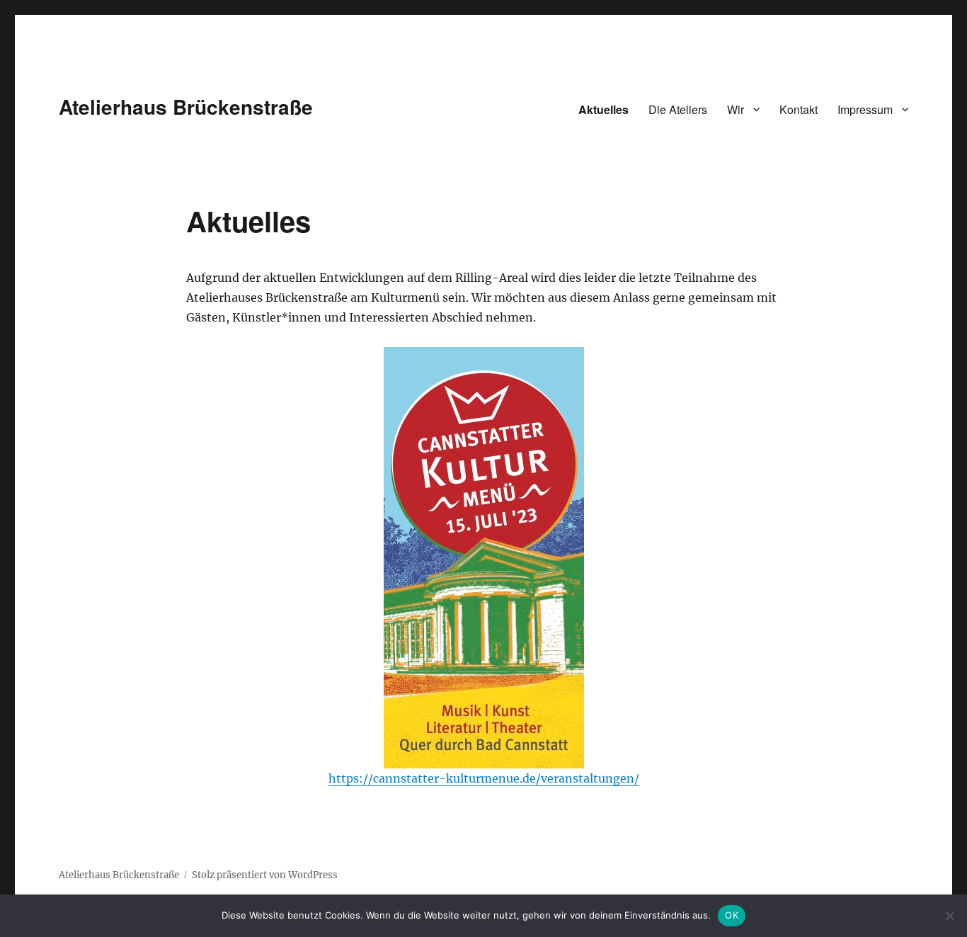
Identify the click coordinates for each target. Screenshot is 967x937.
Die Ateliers (677, 109)
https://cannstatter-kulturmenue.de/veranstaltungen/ (483, 778)
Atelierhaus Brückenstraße (186, 106)
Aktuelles (603, 109)
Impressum (865, 109)
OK (731, 915)
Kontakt (798, 109)
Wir (735, 109)
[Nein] (949, 916)
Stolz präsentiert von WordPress (265, 875)
